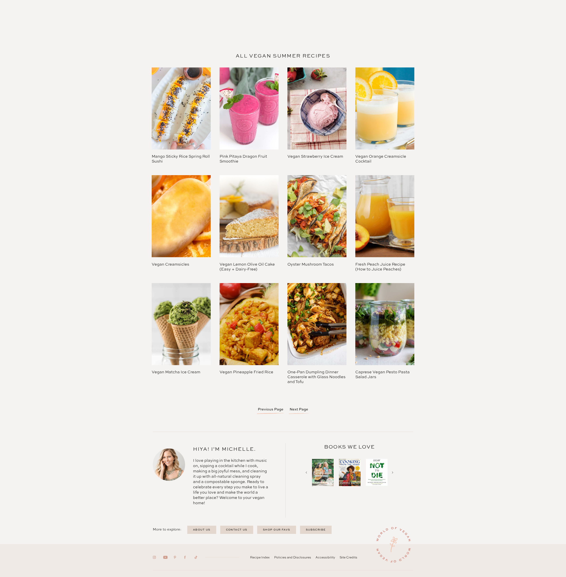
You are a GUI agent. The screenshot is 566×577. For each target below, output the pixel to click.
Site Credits (348, 557)
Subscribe (316, 529)
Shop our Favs (276, 529)
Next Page (299, 409)
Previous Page (270, 409)
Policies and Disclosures (292, 557)
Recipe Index (260, 557)
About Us (201, 529)
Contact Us (236, 529)
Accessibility (325, 557)
